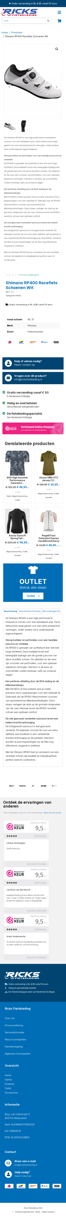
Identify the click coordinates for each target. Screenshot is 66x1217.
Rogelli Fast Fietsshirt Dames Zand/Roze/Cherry (48, 538)
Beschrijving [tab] (10, 611)
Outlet (17, 500)
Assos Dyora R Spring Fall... (17, 537)
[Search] (48, 21)
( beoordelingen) (29, 274)
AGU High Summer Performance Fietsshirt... (17, 480)
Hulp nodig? (22, 1172)
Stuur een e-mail (25, 1161)
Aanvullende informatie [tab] (30, 611)
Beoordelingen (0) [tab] (51, 611)
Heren (18, 295)
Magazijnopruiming (19, 496)
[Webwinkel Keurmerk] (33, 428)
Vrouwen (48, 497)
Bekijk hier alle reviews (52, 813)
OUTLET (33, 581)
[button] (57, 49)
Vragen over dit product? (30, 375)
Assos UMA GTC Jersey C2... (48, 479)
